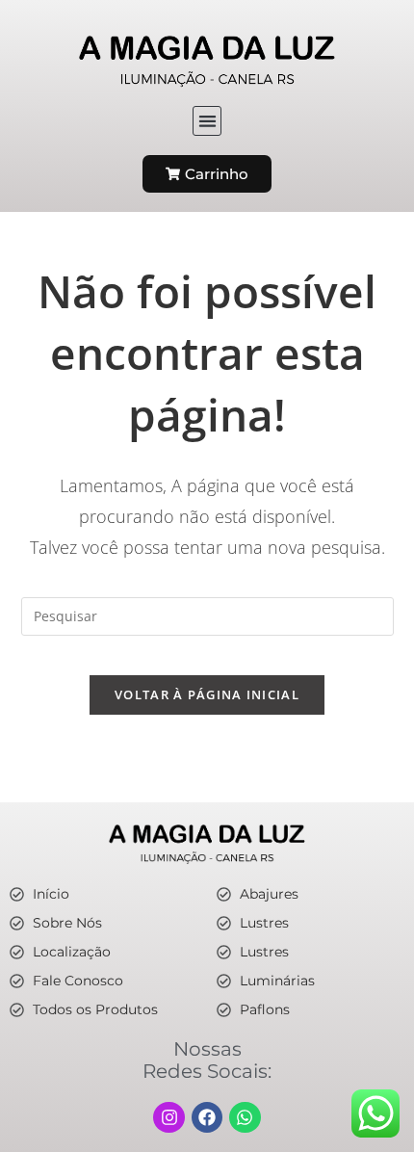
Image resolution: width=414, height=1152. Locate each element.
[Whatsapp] (244, 1117)
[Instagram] (168, 1117)
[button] (207, 121)
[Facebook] (207, 1117)
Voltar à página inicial (207, 694)
